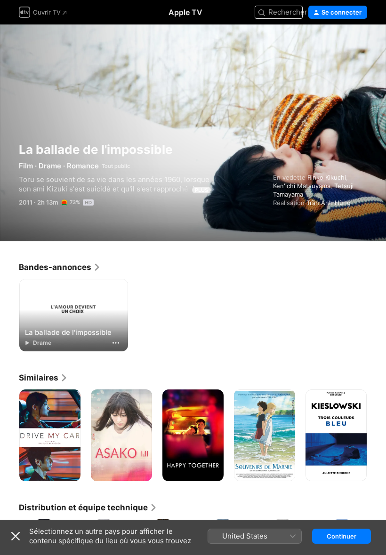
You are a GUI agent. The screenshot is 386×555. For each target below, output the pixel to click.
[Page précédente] (9, 435)
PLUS (201, 190)
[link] (60, 267)
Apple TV (185, 12)
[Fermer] (15, 536)
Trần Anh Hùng (328, 202)
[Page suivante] (376, 435)
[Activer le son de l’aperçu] (360, 43)
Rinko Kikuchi (326, 177)
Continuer (341, 536)
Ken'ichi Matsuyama (301, 186)
